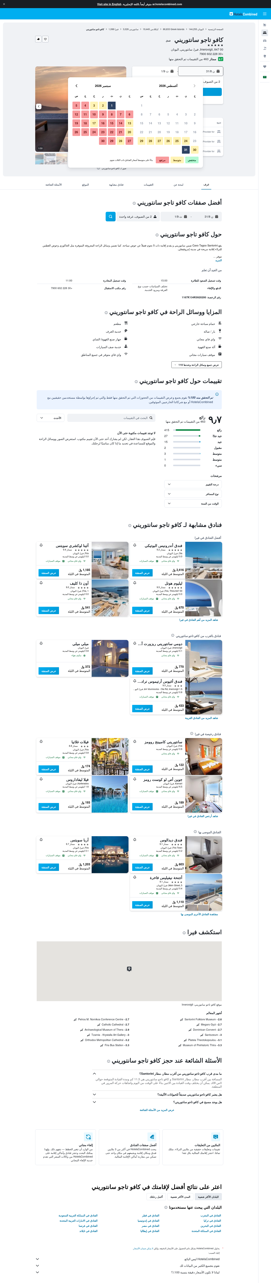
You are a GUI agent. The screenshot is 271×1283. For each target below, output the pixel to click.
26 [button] (168, 141)
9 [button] (195, 123)
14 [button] (150, 123)
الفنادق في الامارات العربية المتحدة (79, 1220)
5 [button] (168, 114)
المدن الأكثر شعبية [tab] (180, 1197)
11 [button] (177, 123)
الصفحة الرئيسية (215, 29)
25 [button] (177, 141)
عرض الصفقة (142, 573)
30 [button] (194, 150)
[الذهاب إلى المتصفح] (265, 56)
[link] (198, 619)
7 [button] (150, 114)
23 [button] (194, 141)
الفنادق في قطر (150, 1215)
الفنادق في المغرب (211, 1215)
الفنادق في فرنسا (88, 1225)
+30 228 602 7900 (211, 54)
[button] (4, 4)
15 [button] (141, 123)
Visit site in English (109, 4)
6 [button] (159, 114)
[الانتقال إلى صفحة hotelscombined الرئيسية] (243, 13)
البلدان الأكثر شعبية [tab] (208, 1197)
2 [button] (195, 114)
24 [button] (185, 141)
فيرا (117, 29)
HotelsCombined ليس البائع (202, 1259)
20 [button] (159, 132)
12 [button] (168, 123)
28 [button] (150, 141)
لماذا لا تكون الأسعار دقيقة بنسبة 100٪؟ (195, 1272)
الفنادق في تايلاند (88, 1231)
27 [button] (159, 141)
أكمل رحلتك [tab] (156, 1197)
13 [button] (159, 123)
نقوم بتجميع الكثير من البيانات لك (200, 1265)
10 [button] (185, 123)
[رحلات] (265, 66)
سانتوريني (133, 29)
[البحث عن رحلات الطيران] (265, 25)
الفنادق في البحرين (211, 1225)
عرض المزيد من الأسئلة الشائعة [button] (157, 1110)
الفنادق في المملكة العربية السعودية (78, 1215)
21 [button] (150, 132)
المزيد (218, 260)
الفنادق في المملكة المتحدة (206, 1231)
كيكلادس (154, 29)
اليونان (201, 29)
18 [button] (177, 132)
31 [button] (185, 150)
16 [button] (194, 132)
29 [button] (141, 141)
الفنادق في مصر (150, 1225)
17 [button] (185, 132)
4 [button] (177, 114)
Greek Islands (177, 29)
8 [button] (142, 114)
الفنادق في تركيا (212, 1220)
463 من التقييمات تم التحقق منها (189, 59)
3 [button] (186, 114)
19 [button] (168, 132)
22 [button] (141, 132)
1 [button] (142, 105)
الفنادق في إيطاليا (149, 1231)
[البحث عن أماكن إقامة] (265, 33)
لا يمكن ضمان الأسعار (143, 1248)
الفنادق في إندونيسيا (148, 1220)
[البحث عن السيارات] (265, 40)
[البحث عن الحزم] (265, 48)
